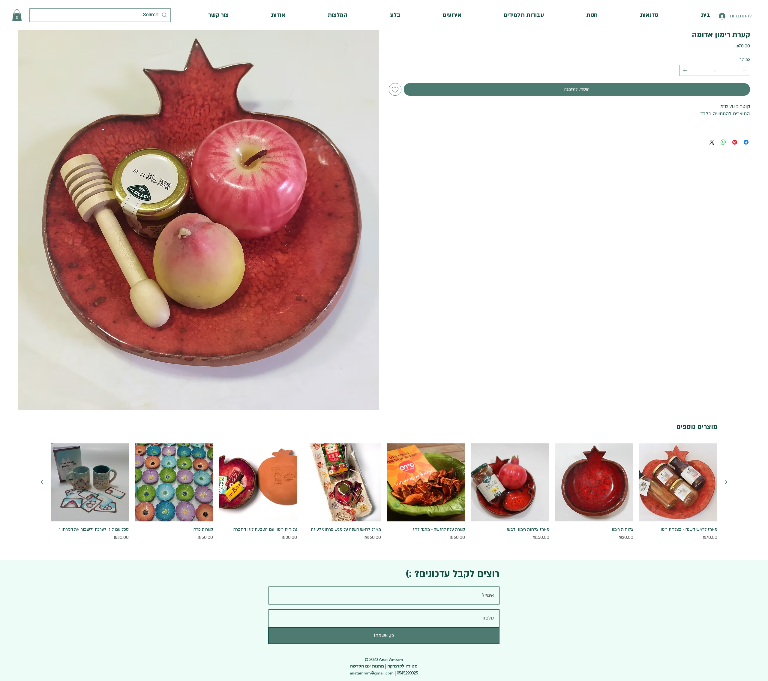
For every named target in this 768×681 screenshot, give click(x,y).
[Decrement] (745, 70)
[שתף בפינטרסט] (734, 142)
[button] (17, 15)
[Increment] (684, 70)
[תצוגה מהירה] (678, 482)
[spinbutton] (715, 70)
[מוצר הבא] (42, 482)
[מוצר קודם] (726, 482)
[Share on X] (712, 142)
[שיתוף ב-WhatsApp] (723, 142)
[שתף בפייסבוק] (746, 142)
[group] (384, 495)
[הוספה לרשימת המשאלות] (395, 89)
